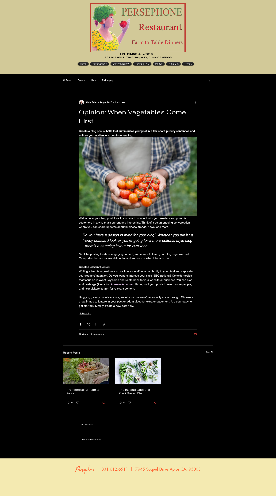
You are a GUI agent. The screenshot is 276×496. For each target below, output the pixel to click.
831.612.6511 (114, 469)
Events (81, 80)
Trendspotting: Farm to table (83, 391)
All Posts (67, 80)
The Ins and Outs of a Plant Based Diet (134, 391)
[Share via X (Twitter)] (88, 324)
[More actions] (195, 102)
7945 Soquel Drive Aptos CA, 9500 (166, 469)
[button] (209, 80)
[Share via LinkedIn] (96, 324)
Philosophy (107, 80)
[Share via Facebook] (80, 324)
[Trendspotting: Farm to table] (86, 371)
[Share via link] (103, 324)
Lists (93, 80)
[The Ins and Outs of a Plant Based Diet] (138, 371)
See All (209, 352)
